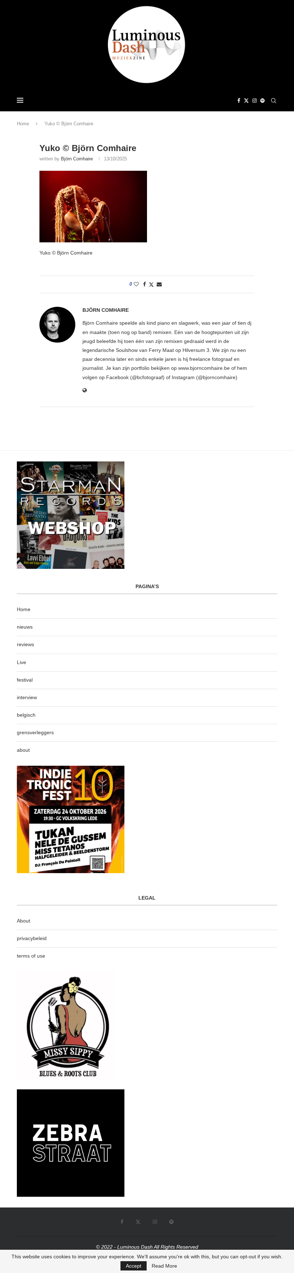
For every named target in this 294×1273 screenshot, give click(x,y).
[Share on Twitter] (151, 284)
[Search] (273, 100)
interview (27, 697)
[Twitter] (246, 100)
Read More (164, 1265)
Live (21, 662)
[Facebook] (238, 100)
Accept (133, 1266)
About (23, 921)
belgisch (26, 715)
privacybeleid (32, 938)
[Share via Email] (159, 284)
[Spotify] (262, 100)
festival (25, 680)
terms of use (31, 956)
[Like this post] (136, 284)
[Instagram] (254, 100)
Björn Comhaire (77, 158)
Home (23, 123)
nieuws (25, 627)
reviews (25, 644)
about (23, 750)
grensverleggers (35, 732)
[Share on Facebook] (144, 284)
